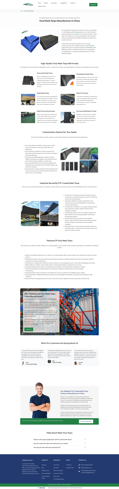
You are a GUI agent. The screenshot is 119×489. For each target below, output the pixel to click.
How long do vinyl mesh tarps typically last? (47, 447)
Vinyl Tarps (53, 3)
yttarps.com (27, 460)
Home (39, 3)
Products (72, 3)
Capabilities (63, 3)
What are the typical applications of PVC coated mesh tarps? (53, 439)
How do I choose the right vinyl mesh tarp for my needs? (51, 443)
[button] (59, 440)
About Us (46, 3)
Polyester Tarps (42, 6)
